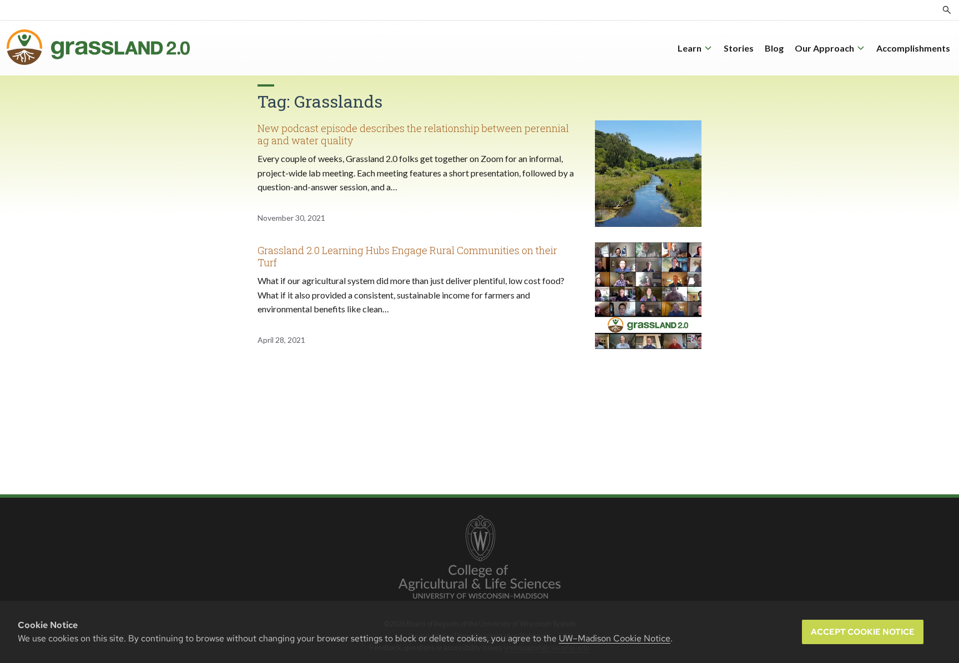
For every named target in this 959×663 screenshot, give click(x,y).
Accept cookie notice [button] (863, 631)
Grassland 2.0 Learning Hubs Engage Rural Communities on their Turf (407, 256)
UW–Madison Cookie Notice (614, 638)
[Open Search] (946, 10)
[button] (695, 48)
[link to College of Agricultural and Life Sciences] (479, 557)
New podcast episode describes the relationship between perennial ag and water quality (413, 134)
